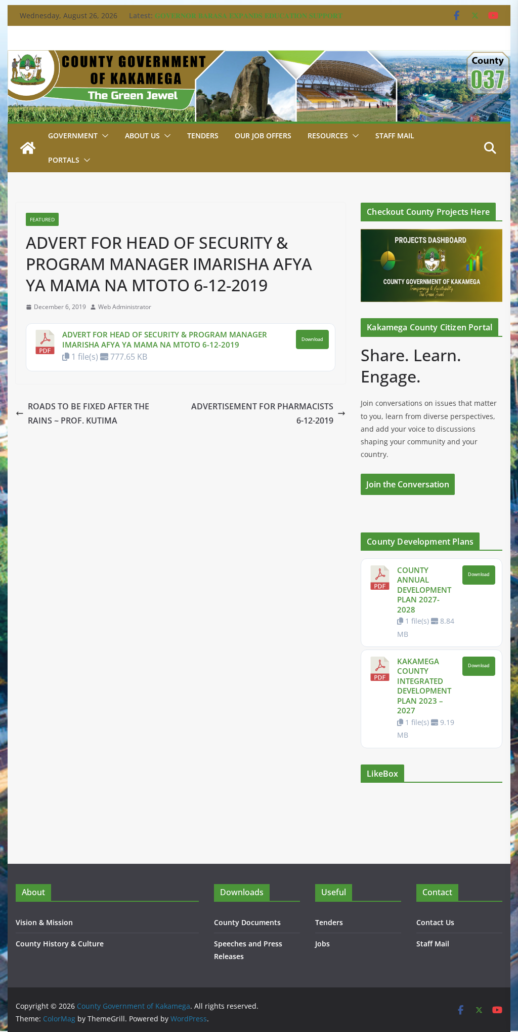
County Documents (247, 922)
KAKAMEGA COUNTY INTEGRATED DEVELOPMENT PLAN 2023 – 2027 (424, 686)
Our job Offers (263, 135)
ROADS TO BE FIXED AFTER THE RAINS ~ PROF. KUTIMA (88, 414)
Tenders (203, 135)
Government (73, 135)
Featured (42, 219)
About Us (142, 135)
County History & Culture (60, 943)
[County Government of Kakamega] (259, 57)
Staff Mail (432, 943)
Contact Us (435, 922)
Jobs (322, 943)
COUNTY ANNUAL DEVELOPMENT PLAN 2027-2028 (424, 590)
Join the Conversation (407, 484)
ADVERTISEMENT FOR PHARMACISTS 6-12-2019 (262, 414)
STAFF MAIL (394, 135)
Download (312, 339)
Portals (63, 160)
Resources (328, 135)
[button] (103, 136)
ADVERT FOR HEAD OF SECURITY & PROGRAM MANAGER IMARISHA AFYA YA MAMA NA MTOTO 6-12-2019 (164, 339)
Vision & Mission (44, 922)
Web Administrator (124, 306)
